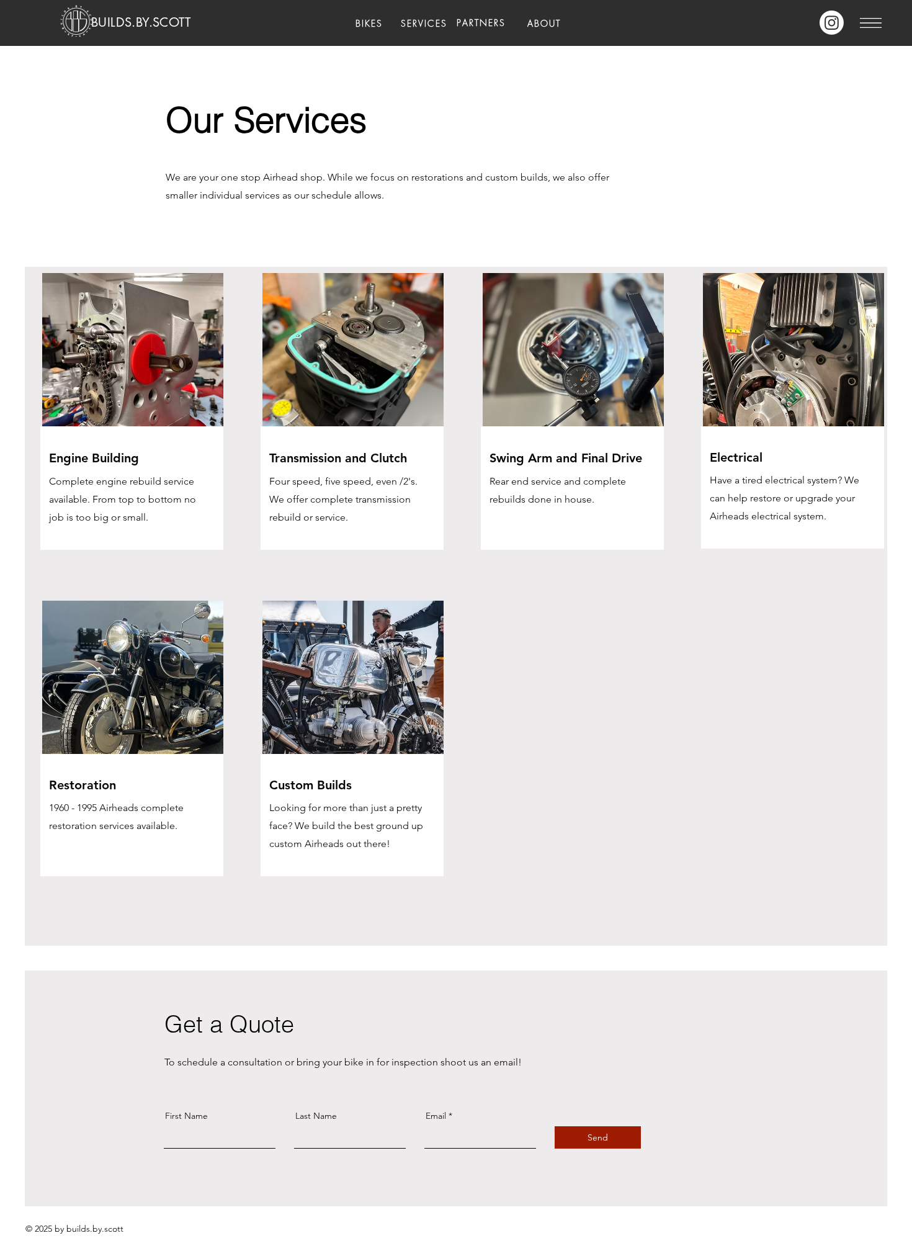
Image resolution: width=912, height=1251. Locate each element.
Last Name (316, 1115)
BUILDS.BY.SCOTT (140, 22)
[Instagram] (832, 23)
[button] (871, 23)
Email (436, 1115)
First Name (186, 1115)
